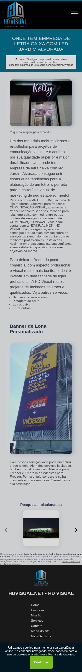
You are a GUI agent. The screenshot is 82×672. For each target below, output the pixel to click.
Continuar (41, 662)
